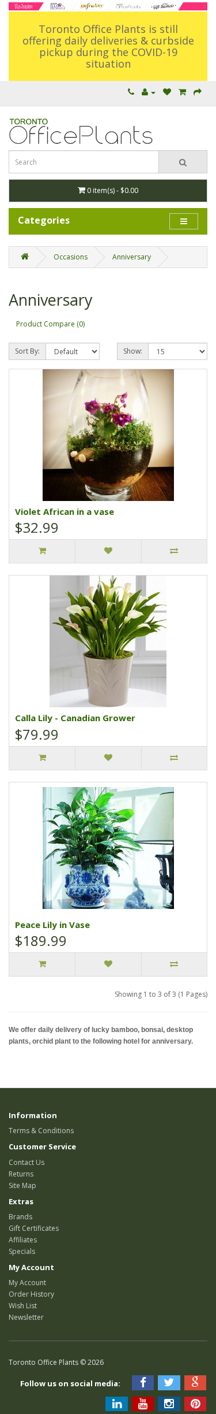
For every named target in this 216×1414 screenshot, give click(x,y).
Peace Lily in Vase (52, 924)
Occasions (71, 257)
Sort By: (27, 351)
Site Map (22, 1185)
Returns (21, 1174)
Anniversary (131, 257)
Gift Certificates (34, 1228)
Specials (22, 1251)
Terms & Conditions (41, 1130)
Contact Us (26, 1162)
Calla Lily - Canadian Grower (75, 717)
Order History (31, 1294)
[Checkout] (198, 92)
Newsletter (26, 1317)
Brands (20, 1217)
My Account (27, 1282)
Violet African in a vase (64, 511)
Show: (132, 351)
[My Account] (149, 92)
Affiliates (23, 1240)
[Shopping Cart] (182, 92)
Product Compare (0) (50, 324)
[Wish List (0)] (167, 92)
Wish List (23, 1306)
